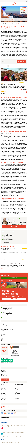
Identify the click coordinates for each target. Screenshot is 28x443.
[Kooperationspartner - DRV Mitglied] (3, 439)
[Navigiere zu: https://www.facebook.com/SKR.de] (6, 406)
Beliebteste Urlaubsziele (5, 389)
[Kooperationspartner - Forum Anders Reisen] (2, 433)
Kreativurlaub (3, 390)
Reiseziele (6, 23)
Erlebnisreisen (17, 387)
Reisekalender (3, 398)
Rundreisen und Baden (5, 397)
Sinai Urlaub (17, 23)
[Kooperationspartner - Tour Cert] (2, 428)
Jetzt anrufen (14, 226)
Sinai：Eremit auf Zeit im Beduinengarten (20, 251)
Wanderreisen (3, 399)
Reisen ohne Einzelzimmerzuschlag (21, 395)
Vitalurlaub (17, 390)
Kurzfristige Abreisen (4, 394)
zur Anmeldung (14, 277)
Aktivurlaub (17, 388)
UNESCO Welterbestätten (19, 384)
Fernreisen (3, 387)
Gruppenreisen (17, 393)
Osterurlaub (3, 400)
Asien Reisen (3, 370)
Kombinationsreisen (18, 394)
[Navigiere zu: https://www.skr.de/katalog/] (14, 285)
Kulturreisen (17, 398)
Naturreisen (3, 393)
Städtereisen (3, 388)
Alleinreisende (3, 395)
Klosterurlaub (3, 392)
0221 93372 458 (14, 218)
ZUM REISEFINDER (5, 379)
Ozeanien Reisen (4, 375)
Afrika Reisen (3, 371)
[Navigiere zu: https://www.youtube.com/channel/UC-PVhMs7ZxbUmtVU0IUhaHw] (4, 406)
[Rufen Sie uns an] (26, 3)
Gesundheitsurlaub (18, 389)
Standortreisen (17, 385)
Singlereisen (17, 392)
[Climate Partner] (4, 422)
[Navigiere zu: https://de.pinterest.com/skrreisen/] (9, 406)
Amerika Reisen (4, 372)
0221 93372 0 (9, 292)
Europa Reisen (3, 376)
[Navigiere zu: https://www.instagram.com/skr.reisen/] (1, 406)
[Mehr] (2, 256)
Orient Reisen (11, 23)
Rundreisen (3, 384)
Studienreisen (3, 385)
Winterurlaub (17, 397)
